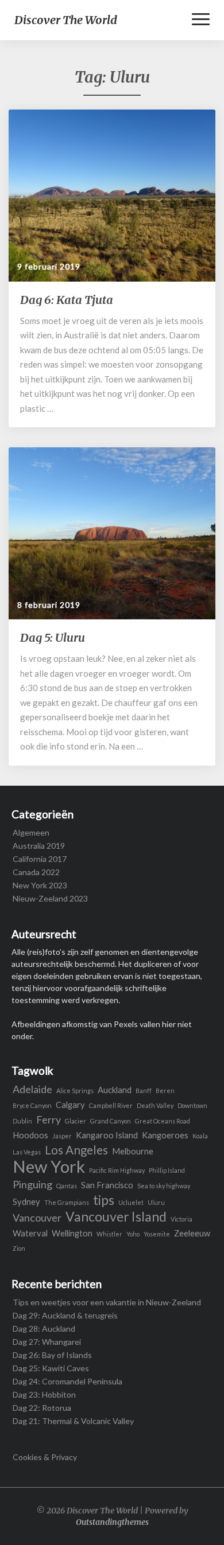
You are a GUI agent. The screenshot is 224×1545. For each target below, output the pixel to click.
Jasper (62, 1136)
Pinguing (32, 1185)
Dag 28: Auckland (44, 1328)
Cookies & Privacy (45, 1457)
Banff (144, 1090)
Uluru (156, 1202)
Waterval (30, 1233)
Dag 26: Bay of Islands (52, 1355)
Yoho (133, 1234)
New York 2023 (40, 885)
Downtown (192, 1105)
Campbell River (111, 1105)
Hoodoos (30, 1135)
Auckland (115, 1090)
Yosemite (157, 1234)
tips (103, 1200)
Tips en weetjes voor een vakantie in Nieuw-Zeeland (107, 1302)
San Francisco (107, 1185)
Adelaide (32, 1089)
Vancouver (37, 1218)
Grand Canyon (110, 1121)
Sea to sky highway (163, 1185)
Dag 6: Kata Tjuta (66, 299)
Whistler (109, 1234)
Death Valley (155, 1105)
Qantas (66, 1185)
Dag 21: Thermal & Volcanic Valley (73, 1421)
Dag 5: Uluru (52, 637)
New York (49, 1166)
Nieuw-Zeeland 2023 (50, 898)
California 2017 (40, 859)
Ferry (48, 1120)
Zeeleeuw (192, 1233)
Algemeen (31, 832)
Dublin (22, 1121)
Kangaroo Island (107, 1135)
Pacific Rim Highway (117, 1170)
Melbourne (132, 1151)
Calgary (70, 1105)
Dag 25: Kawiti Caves (51, 1368)
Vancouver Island (116, 1217)
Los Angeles (76, 1150)
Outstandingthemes (112, 1522)
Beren (165, 1090)
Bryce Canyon (32, 1105)
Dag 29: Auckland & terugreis (65, 1315)
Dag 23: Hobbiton (44, 1394)
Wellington (72, 1233)
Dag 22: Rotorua (42, 1408)
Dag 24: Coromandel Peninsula (67, 1381)
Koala (200, 1136)
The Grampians (66, 1202)
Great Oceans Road (162, 1121)
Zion (19, 1248)
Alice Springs (75, 1090)
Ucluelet (131, 1202)
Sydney (26, 1202)
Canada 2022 (36, 872)
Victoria (181, 1219)
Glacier (75, 1121)
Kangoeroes (165, 1135)
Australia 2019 (39, 845)
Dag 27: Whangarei (47, 1342)
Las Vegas (27, 1152)
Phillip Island (167, 1170)
